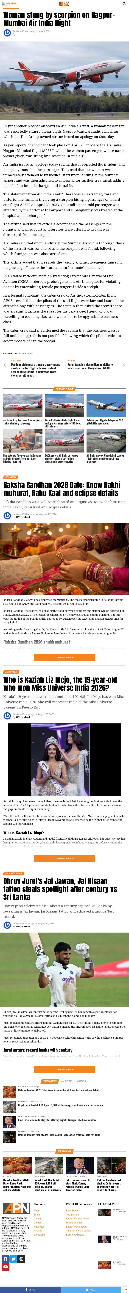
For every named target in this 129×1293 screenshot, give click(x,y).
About (37, 1210)
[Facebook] (5, 1259)
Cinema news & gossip (78, 1230)
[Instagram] (21, 1259)
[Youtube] (5, 1267)
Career (37, 1218)
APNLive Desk (23, 517)
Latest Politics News (77, 1218)
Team (37, 1214)
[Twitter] (13, 1259)
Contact (38, 1222)
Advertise (39, 1226)
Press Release (74, 1222)
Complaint (39, 1234)
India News (72, 1210)
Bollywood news (75, 1234)
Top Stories (72, 1214)
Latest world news (76, 1226)
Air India (27, 354)
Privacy (38, 1230)
